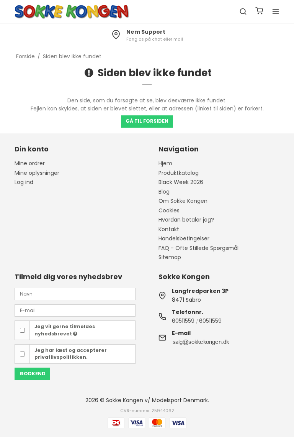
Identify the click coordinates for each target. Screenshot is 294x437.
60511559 (183, 321)
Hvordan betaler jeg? (186, 219)
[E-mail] (75, 310)
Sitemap (169, 257)
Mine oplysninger (37, 173)
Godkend (33, 373)
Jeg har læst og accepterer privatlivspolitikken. (70, 353)
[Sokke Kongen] (72, 11)
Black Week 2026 (180, 182)
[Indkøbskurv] (259, 11)
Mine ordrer (30, 163)
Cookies (169, 210)
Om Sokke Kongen (182, 201)
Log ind (24, 182)
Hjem (165, 163)
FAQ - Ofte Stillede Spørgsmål (198, 248)
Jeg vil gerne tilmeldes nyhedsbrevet (64, 330)
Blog (164, 192)
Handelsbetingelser (183, 238)
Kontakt (168, 229)
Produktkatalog (178, 173)
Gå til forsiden (147, 121)
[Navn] (75, 293)
